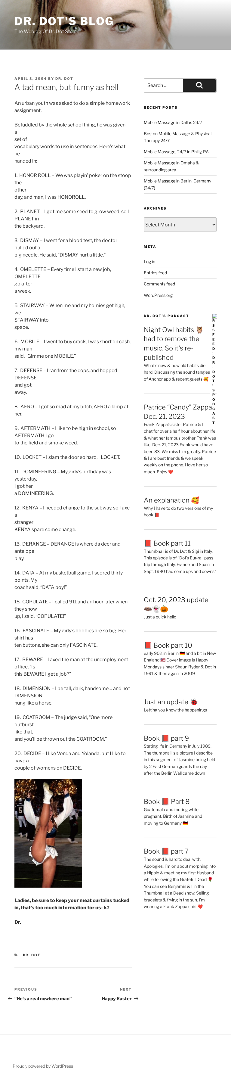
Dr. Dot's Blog (64, 21)
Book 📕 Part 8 (167, 801)
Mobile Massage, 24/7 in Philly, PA (176, 151)
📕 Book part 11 (167, 543)
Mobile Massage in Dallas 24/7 (173, 122)
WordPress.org (158, 295)
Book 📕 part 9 (166, 738)
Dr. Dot (64, 78)
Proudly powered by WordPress (43, 1066)
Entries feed (155, 272)
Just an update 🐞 (171, 702)
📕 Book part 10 (168, 645)
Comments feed (159, 283)
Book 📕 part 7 (166, 851)
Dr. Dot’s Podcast (166, 316)
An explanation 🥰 (171, 500)
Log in (149, 261)
